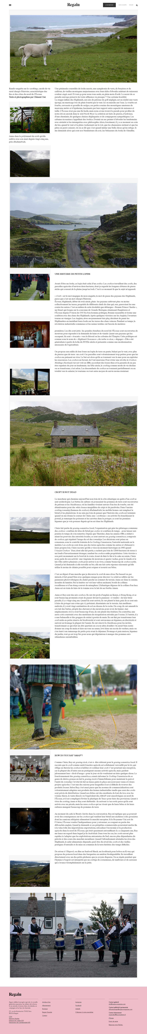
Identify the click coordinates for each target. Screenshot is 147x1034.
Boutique (45, 1009)
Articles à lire (46, 1002)
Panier (131, 5)
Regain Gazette (47, 1012)
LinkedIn (78, 1009)
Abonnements (46, 1005)
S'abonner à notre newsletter (84, 1012)
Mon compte (122, 5)
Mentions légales (14, 1018)
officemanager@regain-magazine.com (120, 1009)
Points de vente (113, 1021)
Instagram (79, 1002)
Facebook (78, 1005)
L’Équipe (111, 1018)
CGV (10, 1016)
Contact (44, 1015)
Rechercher (137, 5)
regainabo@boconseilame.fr (117, 1014)
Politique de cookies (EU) (16, 1020)
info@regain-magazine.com (117, 1004)
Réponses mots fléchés (116, 1025)
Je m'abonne (109, 5)
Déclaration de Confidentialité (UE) (19, 1022)
